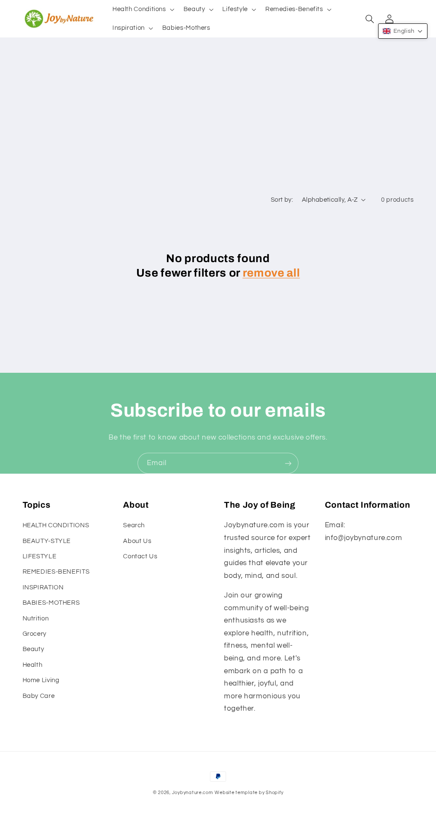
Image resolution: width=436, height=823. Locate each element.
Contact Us (140, 556)
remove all (271, 273)
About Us (137, 541)
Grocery (34, 634)
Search (134, 525)
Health (33, 665)
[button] (142, 9)
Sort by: (282, 200)
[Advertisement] (218, 126)
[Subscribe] (288, 463)
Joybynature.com (192, 792)
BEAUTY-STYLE (47, 541)
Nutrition (36, 618)
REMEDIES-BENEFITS (56, 572)
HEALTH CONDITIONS (56, 525)
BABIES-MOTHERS (51, 603)
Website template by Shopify (249, 792)
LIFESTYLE (40, 556)
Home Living (41, 680)
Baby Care (39, 696)
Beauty (33, 649)
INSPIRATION (43, 587)
